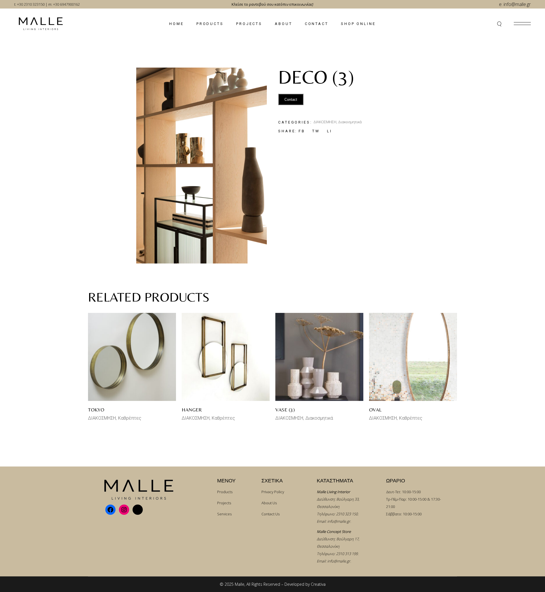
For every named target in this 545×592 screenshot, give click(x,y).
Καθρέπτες (129, 418)
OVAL (375, 410)
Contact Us (270, 513)
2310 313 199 (347, 553)
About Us (269, 502)
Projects (224, 502)
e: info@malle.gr (515, 4)
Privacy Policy (272, 491)
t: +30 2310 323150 (29, 4)
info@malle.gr (338, 521)
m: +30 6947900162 (64, 4)
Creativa (318, 584)
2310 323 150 (347, 513)
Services (224, 513)
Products (224, 491)
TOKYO (96, 410)
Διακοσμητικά (350, 121)
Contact (290, 99)
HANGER (192, 410)
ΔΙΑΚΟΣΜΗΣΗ (324, 121)
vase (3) (285, 410)
